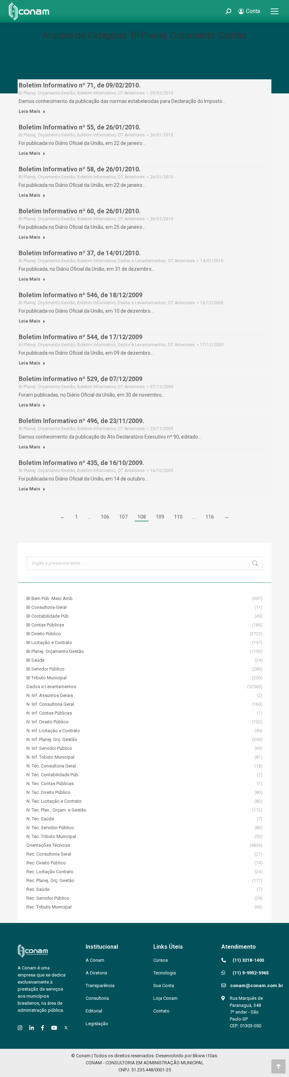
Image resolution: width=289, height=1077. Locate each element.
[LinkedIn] (31, 1027)
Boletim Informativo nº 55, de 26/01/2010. (80, 127)
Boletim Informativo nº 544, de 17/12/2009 (80, 337)
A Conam (95, 960)
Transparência (100, 985)
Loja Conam (165, 998)
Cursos (160, 960)
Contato (161, 1011)
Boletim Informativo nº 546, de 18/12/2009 (80, 295)
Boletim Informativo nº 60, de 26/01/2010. (80, 211)
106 (105, 517)
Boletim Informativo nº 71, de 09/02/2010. (80, 85)
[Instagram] (20, 1027)
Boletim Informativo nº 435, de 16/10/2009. (81, 462)
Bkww (199, 1055)
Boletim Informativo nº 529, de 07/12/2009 (80, 379)
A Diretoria (96, 972)
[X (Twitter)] (66, 1027)
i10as (211, 1055)
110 (178, 517)
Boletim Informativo (96, 93)
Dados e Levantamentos (142, 260)
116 (209, 517)
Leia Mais (29, 111)
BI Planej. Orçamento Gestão (47, 93)
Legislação (97, 1023)
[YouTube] (54, 1027)
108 (141, 517)
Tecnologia (164, 972)
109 (160, 517)
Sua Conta (163, 985)
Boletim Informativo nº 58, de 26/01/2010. (80, 169)
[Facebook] (42, 1027)
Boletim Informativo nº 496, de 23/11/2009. (81, 420)
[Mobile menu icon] (274, 11)
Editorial (94, 1011)
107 (123, 517)
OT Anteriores (131, 93)
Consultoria (97, 998)
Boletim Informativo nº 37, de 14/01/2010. (80, 253)
